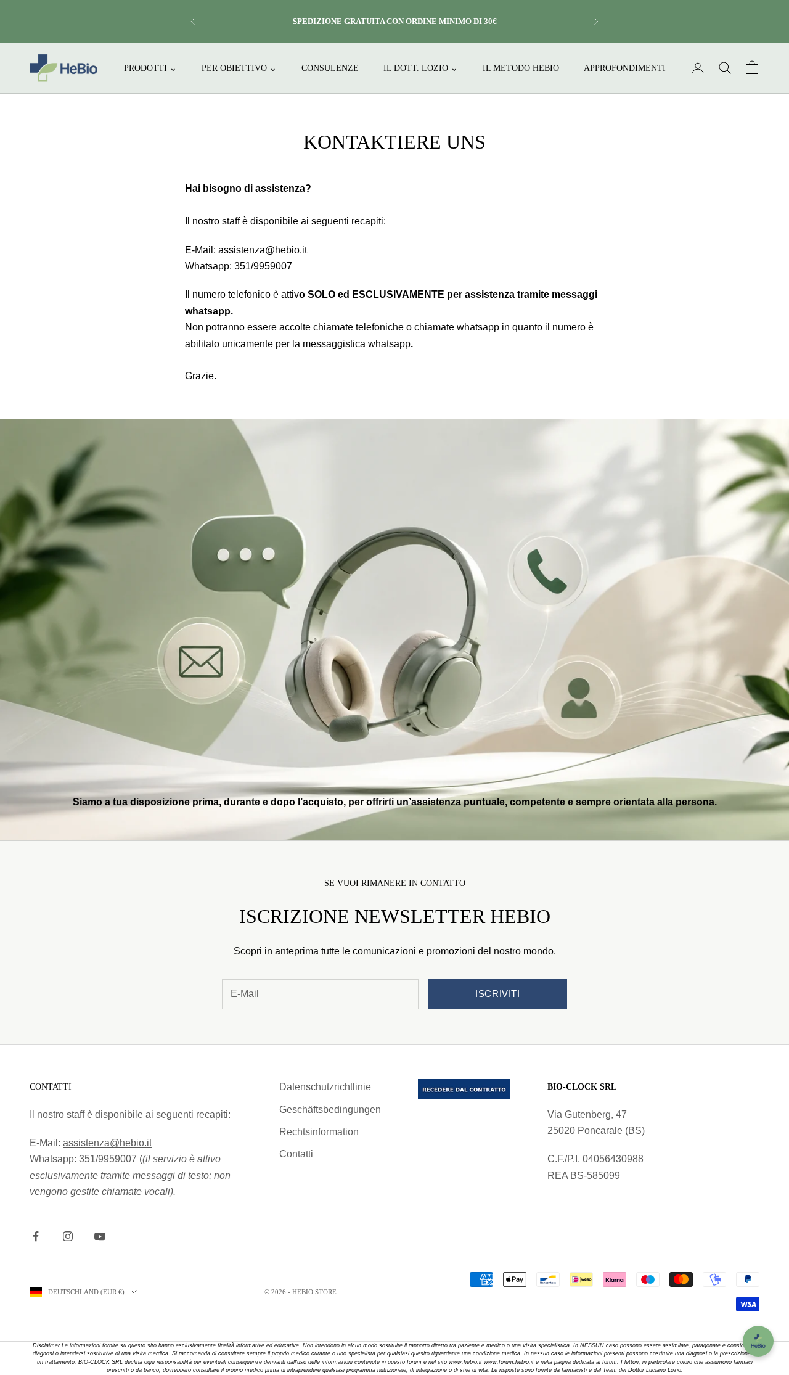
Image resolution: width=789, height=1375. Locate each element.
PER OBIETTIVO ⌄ (239, 68)
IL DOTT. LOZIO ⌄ (420, 68)
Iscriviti (497, 993)
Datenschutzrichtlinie (325, 1087)
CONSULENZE (330, 68)
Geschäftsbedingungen (330, 1109)
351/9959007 (263, 266)
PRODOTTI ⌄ (150, 68)
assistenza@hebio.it (262, 250)
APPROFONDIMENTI (625, 68)
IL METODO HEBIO (521, 68)
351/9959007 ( (110, 1159)
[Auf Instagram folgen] (68, 1236)
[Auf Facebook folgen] (36, 1236)
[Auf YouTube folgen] (100, 1236)
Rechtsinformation (319, 1132)
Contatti (296, 1154)
